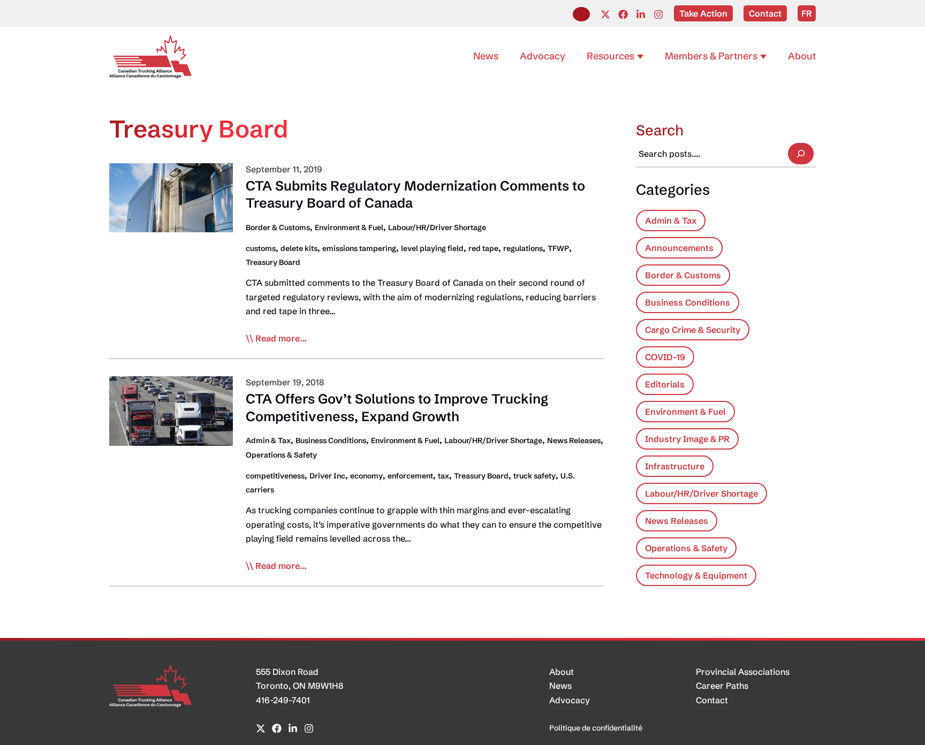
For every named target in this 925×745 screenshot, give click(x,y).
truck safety (534, 476)
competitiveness (275, 476)
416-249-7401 (283, 700)
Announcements (679, 247)
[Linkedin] (641, 14)
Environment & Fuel (349, 227)
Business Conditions (330, 440)
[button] (581, 14)
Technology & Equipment (696, 575)
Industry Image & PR (687, 439)
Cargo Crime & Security (692, 329)
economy (366, 476)
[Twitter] (605, 14)
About (561, 671)
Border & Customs (278, 227)
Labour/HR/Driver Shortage (437, 227)
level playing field (432, 248)
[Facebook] (623, 14)
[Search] (801, 153)
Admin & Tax (268, 440)
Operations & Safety (281, 455)
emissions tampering (359, 248)
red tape (483, 248)
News (560, 685)
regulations (523, 248)
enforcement (410, 476)
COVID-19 (665, 357)
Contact (712, 700)
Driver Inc (327, 476)
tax (443, 476)
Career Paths (722, 685)
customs (261, 248)
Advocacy (569, 700)
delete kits (298, 248)
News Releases (574, 440)
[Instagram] (658, 14)
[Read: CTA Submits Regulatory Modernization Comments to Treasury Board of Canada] (171, 197)
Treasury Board (273, 262)
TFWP (558, 248)
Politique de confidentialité (595, 728)
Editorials (665, 384)
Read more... (281, 338)
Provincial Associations (743, 671)
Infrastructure (674, 466)
